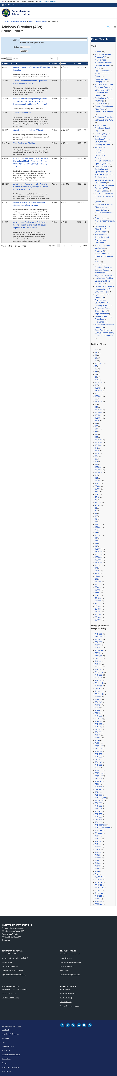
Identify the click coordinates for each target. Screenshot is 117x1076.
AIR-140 (98, 844)
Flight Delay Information (10, 966)
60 (96, 508)
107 (96, 519)
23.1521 (98, 481)
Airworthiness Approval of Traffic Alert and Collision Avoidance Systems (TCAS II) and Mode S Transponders (30, 186)
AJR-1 (97, 708)
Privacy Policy (6, 1059)
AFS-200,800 (100, 798)
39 (96, 423)
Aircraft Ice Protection (22, 113)
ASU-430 (98, 904)
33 (96, 404)
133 (96, 533)
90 (96, 361)
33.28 (97, 453)
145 (96, 407)
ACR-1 (97, 784)
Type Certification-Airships (24, 143)
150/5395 (98, 565)
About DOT (5, 1030)
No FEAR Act (6, 1051)
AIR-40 (97, 735)
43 (96, 372)
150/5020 (98, 467)
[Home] (16, 13)
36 (96, 432)
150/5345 (98, 363)
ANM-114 (99, 719)
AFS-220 (98, 675)
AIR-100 (98, 664)
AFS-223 (98, 806)
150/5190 (98, 440)
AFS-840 (98, 762)
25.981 (97, 489)
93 (96, 513)
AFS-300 (98, 634)
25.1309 (98, 601)
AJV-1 (97, 874)
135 (96, 385)
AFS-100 (98, 724)
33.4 (96, 456)
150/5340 (98, 418)
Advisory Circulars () (37, 21)
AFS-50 (98, 732)
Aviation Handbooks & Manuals (70, 962)
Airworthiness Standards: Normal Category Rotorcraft (102, 302)
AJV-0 (97, 871)
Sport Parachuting (102, 330)
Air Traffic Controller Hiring (10, 998)
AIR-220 (98, 852)
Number (5, 63)
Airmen (98, 262)
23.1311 (98, 584)
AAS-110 (98, 749)
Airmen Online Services (68, 993)
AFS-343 (98, 820)
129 (96, 437)
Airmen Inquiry (65, 989)
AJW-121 (98, 770)
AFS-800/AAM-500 (102, 828)
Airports (98, 52)
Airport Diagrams (66, 958)
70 (96, 511)
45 (96, 500)
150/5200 (98, 388)
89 (96, 459)
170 (96, 448)
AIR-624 (98, 738)
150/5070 (98, 472)
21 (96, 358)
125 (96, 530)
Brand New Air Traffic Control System (14, 989)
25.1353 (98, 609)
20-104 (5, 99)
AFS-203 (98, 803)
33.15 (97, 451)
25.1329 (98, 606)
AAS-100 (98, 637)
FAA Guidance (64, 970)
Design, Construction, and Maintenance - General (103, 73)
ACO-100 (98, 721)
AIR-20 (97, 850)
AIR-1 (97, 836)
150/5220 (98, 391)
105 (96, 516)
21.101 (97, 571)
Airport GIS (99, 251)
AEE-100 (98, 710)
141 (96, 541)
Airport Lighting (101, 134)
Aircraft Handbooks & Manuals (70, 954)
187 (96, 475)
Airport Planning (101, 191)
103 (96, 462)
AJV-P (97, 768)
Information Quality (8, 1046)
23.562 (97, 590)
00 (96, 369)
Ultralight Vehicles (102, 292)
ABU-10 (98, 781)
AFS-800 (98, 642)
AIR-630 (98, 866)
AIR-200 (98, 697)
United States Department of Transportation (18, 5)
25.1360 (98, 614)
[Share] (108, 27)
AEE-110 (98, 789)
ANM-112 (99, 694)
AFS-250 (98, 729)
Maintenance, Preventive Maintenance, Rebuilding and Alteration (101, 152)
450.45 (97, 505)
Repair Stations (101, 210)
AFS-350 (98, 716)
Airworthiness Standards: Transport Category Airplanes (103, 62)
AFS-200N (99, 800)
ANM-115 (99, 683)
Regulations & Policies (18, 21)
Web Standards (7, 1071)
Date (79, 63)
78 (80, 246)
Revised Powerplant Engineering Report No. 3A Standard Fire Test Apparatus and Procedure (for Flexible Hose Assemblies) (31, 101)
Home (5, 21)
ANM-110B (99, 888)
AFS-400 (98, 658)
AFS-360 (98, 822)
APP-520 (98, 896)
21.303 (97, 576)
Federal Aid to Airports (104, 112)
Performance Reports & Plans (70, 975)
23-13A (5, 158)
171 (96, 568)
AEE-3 (97, 792)
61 (96, 374)
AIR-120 (98, 661)
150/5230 (98, 554)
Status (54, 63)
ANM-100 (99, 650)
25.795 (97, 393)
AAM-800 (99, 746)
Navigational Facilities (104, 278)
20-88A (5, 130)
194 (96, 478)
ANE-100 (98, 885)
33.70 (97, 421)
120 (96, 352)
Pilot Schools (100, 322)
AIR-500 (98, 858)
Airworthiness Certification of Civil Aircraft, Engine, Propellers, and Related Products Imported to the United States (30, 225)
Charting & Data (7, 962)
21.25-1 (5, 202)
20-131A (5, 184)
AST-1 (97, 653)
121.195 (98, 524)
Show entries (9, 58)
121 (96, 380)
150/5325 (98, 557)
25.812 (97, 483)
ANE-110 (98, 678)
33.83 (97, 492)
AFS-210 (98, 727)
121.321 (98, 527)
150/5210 (98, 382)
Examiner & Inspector (67, 966)
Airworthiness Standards (105, 221)
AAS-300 (98, 656)
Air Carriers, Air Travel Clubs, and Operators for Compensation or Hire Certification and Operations (104, 90)
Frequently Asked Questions (69, 1006)
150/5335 (98, 560)
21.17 (97, 429)
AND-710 (98, 882)
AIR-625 (98, 699)
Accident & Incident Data (10, 954)
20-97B (5, 81)
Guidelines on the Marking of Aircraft (28, 130)
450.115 (98, 502)
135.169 (98, 535)
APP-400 (98, 686)
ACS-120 (98, 787)
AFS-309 (98, 817)
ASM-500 (99, 773)
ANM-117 (99, 890)
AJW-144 (98, 880)
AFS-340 (98, 702)
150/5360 (98, 442)
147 (96, 546)
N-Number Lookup (66, 998)
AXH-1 (97, 743)
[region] (44, 151)
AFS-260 (98, 811)
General (98, 202)
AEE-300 (98, 795)
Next (85, 246)
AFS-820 (98, 689)
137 (96, 538)
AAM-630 (99, 776)
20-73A (5, 113)
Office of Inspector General (11, 1055)
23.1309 (98, 582)
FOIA (3, 1042)
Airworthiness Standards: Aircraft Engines (102, 128)
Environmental (100, 218)
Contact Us (6, 940)
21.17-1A (6, 143)
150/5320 (98, 415)
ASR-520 (98, 901)
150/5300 (98, 396)
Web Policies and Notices (10, 1067)
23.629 (97, 595)
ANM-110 (99, 672)
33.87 (97, 494)
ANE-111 (98, 667)
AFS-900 (98, 765)
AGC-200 (98, 830)
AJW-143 (98, 877)
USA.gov (4, 1063)
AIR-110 (98, 680)
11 (96, 522)
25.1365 (98, 620)
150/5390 (98, 563)
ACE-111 (98, 713)
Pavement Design (102, 166)
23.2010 (98, 587)
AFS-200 (98, 639)
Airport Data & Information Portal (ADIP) (15, 958)
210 (96, 579)
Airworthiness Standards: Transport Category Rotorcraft (103, 267)
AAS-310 (98, 779)
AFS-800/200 (100, 825)
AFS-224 (98, 809)
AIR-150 (98, 847)
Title (15, 63)
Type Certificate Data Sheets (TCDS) (14, 975)
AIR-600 (98, 645)
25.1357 (98, 612)
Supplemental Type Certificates (12, 970)
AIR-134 (98, 841)
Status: (16, 47)
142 (96, 543)
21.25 (97, 573)
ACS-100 (98, 751)
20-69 (4, 67)
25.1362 (98, 617)
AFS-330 (98, 757)
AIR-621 (98, 860)
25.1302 (98, 598)
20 (96, 350)
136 (96, 426)
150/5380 (98, 445)
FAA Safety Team (66, 1002)
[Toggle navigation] (113, 13)
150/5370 (98, 402)
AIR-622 (98, 863)
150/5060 (98, 549)
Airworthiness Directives (104, 213)
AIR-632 (98, 869)
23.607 (97, 593)
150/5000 (98, 412)
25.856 (97, 486)
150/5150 (98, 552)
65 (96, 399)
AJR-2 (97, 740)
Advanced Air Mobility (9, 993)
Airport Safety (100, 103)
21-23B (5, 222)
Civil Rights (5, 1038)
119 (96, 464)
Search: (16, 40)
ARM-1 (98, 899)
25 (96, 366)
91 (96, 355)
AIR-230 (98, 855)
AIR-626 (98, 705)
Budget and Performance (10, 1034)
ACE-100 (98, 648)
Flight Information (102, 314)
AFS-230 (98, 754)
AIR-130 (98, 669)
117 (96, 434)
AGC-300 (98, 833)
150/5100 (98, 410)
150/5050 (98, 470)
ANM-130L (99, 893)
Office (63, 63)
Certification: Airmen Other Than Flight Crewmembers (103, 229)
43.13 (97, 497)
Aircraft (98, 68)
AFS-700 (98, 759)
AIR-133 (98, 839)
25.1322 (98, 603)
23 (96, 377)
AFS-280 (98, 814)
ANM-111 (99, 691)
